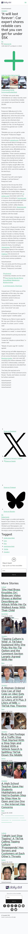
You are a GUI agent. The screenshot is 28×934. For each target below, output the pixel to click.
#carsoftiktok (7, 280)
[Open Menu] (25, 2)
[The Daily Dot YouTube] (19, 905)
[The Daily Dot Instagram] (8, 905)
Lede (14, 917)
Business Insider (6, 358)
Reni (2, 663)
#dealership (16, 280)
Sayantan (4, 614)
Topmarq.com (21, 198)
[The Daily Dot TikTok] (12, 905)
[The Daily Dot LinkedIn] (12, 909)
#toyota (16, 278)
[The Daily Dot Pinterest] (23, 905)
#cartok (10, 278)
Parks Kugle (7, 44)
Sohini (3, 758)
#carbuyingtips (8, 282)
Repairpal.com (21, 207)
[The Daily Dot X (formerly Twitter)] (15, 905)
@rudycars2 (7, 273)
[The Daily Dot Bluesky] (15, 909)
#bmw (21, 278)
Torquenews (5, 247)
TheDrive (4, 254)
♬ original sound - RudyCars (12, 286)
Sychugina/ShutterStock (9, 92)
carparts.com (14, 140)
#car (6, 278)
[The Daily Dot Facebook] (4, 905)
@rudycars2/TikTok (7, 90)
